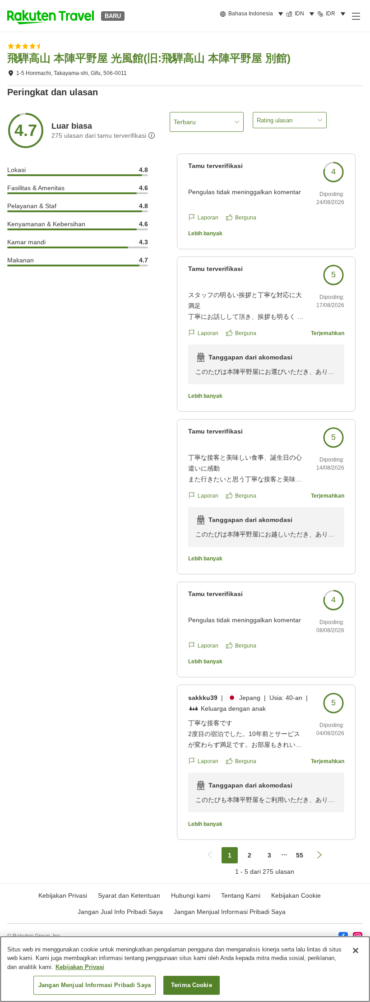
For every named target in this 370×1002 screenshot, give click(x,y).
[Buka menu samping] (355, 16)
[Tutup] (355, 950)
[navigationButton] (210, 855)
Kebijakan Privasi (80, 967)
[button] (50, 15)
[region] (185, 969)
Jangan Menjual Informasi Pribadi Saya (230, 911)
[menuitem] (253, 14)
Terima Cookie (191, 985)
